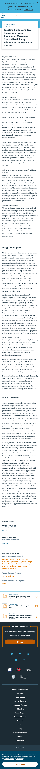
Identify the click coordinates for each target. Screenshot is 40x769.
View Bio (5, 531)
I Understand (20, 764)
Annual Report (20, 713)
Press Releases (20, 697)
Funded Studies (10, 24)
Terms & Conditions (20, 751)
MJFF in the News (20, 701)
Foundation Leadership (20, 689)
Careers (20, 721)
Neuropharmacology (23, 564)
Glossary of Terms (20, 733)
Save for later (10, 27)
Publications (20, 709)
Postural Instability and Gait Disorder (15, 559)
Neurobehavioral (8, 564)
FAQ (20, 729)
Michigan (13, 566)
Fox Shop (20, 725)
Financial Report (20, 717)
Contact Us (20, 740)
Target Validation (8, 576)
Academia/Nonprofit (9, 568)
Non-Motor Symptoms (10, 561)
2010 (4, 584)
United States (22, 566)
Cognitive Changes (26, 561)
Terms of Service (9, 758)
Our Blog (20, 693)
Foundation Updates (20, 705)
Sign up (20, 642)
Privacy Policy (20, 747)
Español (20, 736)
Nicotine (5, 566)
